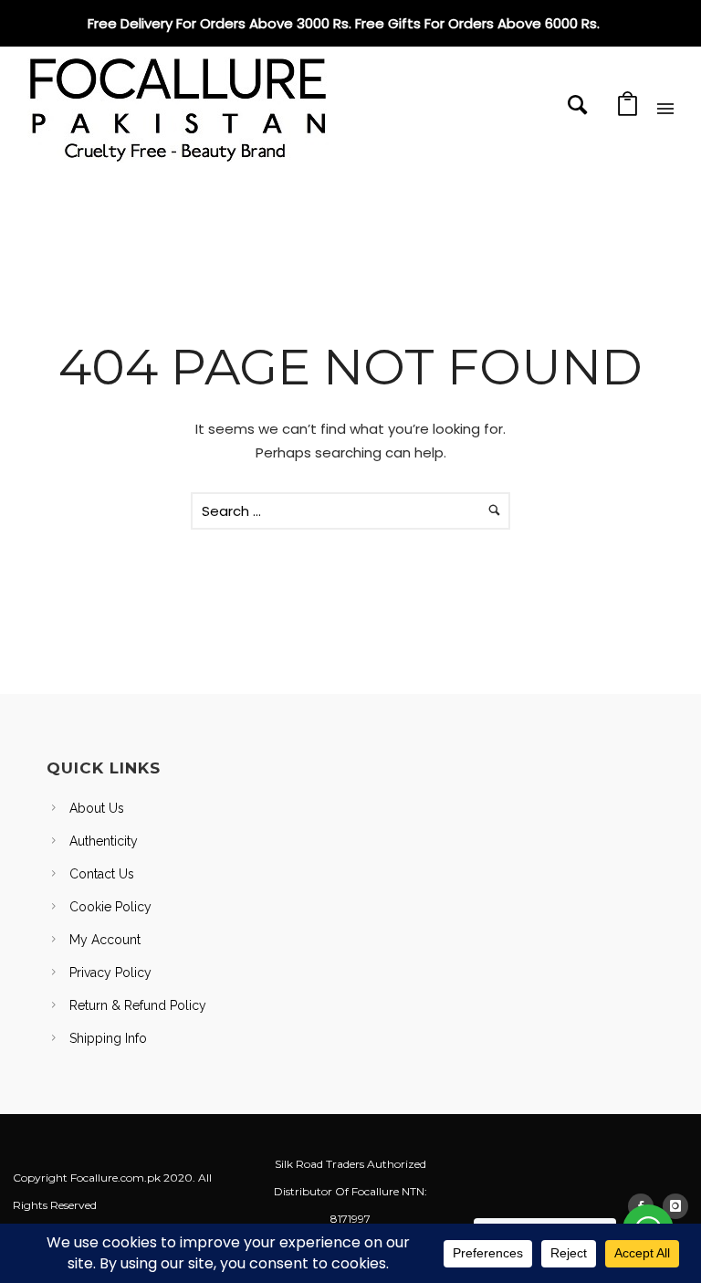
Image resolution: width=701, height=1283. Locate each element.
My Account (105, 939)
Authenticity (103, 841)
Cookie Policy (110, 906)
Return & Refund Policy (137, 1005)
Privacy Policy (110, 972)
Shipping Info (108, 1038)
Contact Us (101, 874)
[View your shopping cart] (627, 109)
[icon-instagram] (675, 1206)
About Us (96, 808)
